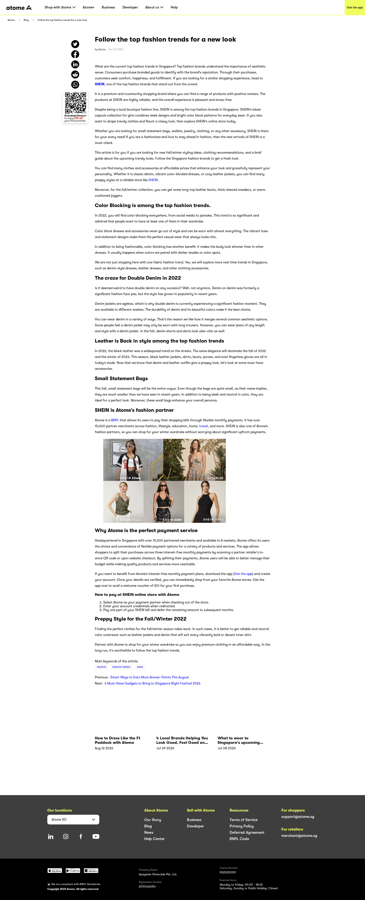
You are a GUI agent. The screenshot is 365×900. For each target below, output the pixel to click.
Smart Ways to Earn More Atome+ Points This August (149, 677)
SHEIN (153, 180)
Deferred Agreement (247, 832)
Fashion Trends (121, 667)
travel (203, 426)
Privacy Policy (242, 826)
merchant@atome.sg (299, 836)
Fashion (101, 667)
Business (108, 7)
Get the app (355, 7)
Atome (11, 20)
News (148, 832)
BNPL (115, 420)
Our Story (152, 820)
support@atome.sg (297, 817)
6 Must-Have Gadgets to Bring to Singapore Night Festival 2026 (152, 683)
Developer (130, 7)
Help (174, 7)
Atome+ (89, 7)
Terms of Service (243, 820)
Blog (26, 20)
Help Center (154, 839)
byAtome (100, 49)
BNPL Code (239, 839)
